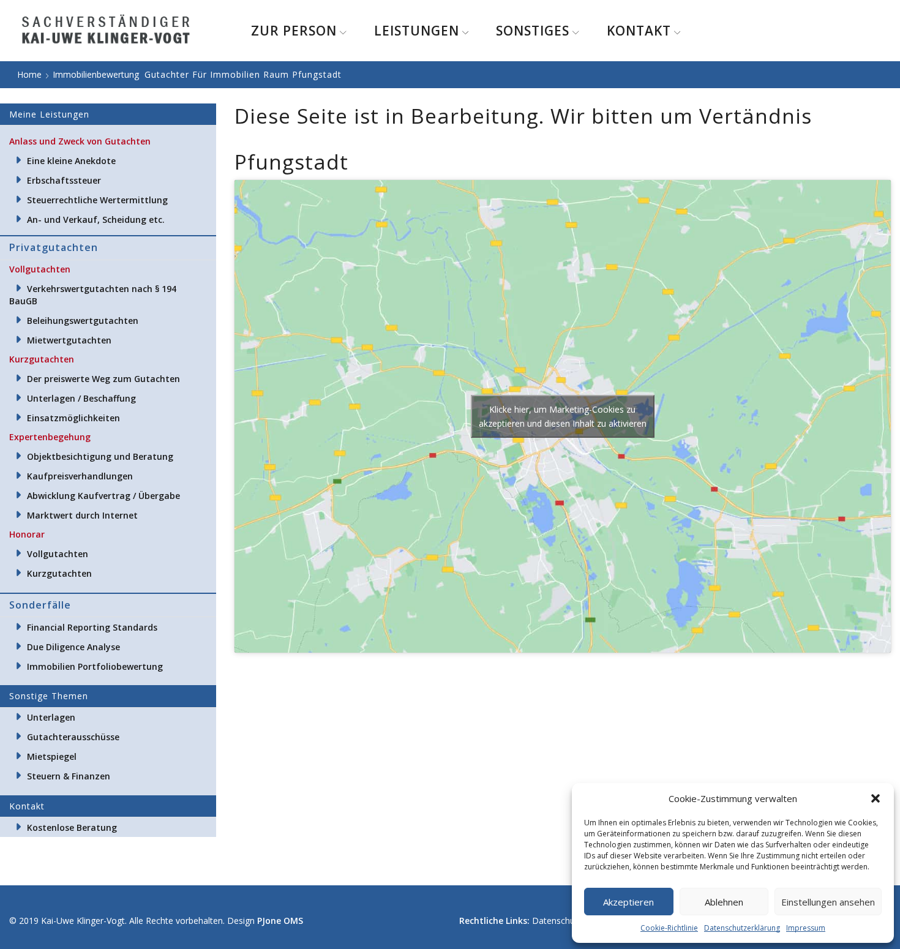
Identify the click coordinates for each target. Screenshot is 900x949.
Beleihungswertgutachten (82, 320)
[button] (875, 798)
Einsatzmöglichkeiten (73, 418)
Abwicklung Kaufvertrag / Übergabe (103, 495)
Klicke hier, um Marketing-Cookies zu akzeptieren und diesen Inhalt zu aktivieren (563, 416)
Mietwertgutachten (69, 340)
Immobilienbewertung (96, 74)
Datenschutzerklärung (742, 928)
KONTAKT (639, 30)
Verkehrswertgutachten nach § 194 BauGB (92, 295)
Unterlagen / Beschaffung (81, 398)
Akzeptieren (628, 902)
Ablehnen (724, 902)
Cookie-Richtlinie (669, 928)
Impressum (805, 928)
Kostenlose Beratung (72, 827)
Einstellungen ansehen (828, 902)
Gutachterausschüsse (73, 737)
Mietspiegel (52, 756)
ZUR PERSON (294, 30)
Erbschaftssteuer (64, 180)
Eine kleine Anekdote (71, 161)
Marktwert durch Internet (82, 515)
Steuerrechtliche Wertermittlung (97, 200)
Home (29, 74)
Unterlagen (51, 717)
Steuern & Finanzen (68, 776)
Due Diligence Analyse (73, 647)
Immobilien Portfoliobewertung (95, 666)
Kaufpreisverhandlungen (80, 476)
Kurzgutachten (59, 573)
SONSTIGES (532, 30)
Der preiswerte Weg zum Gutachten (103, 378)
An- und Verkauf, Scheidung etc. (96, 219)
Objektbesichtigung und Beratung (100, 456)
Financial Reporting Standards (92, 627)
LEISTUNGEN (416, 30)
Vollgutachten (57, 554)
